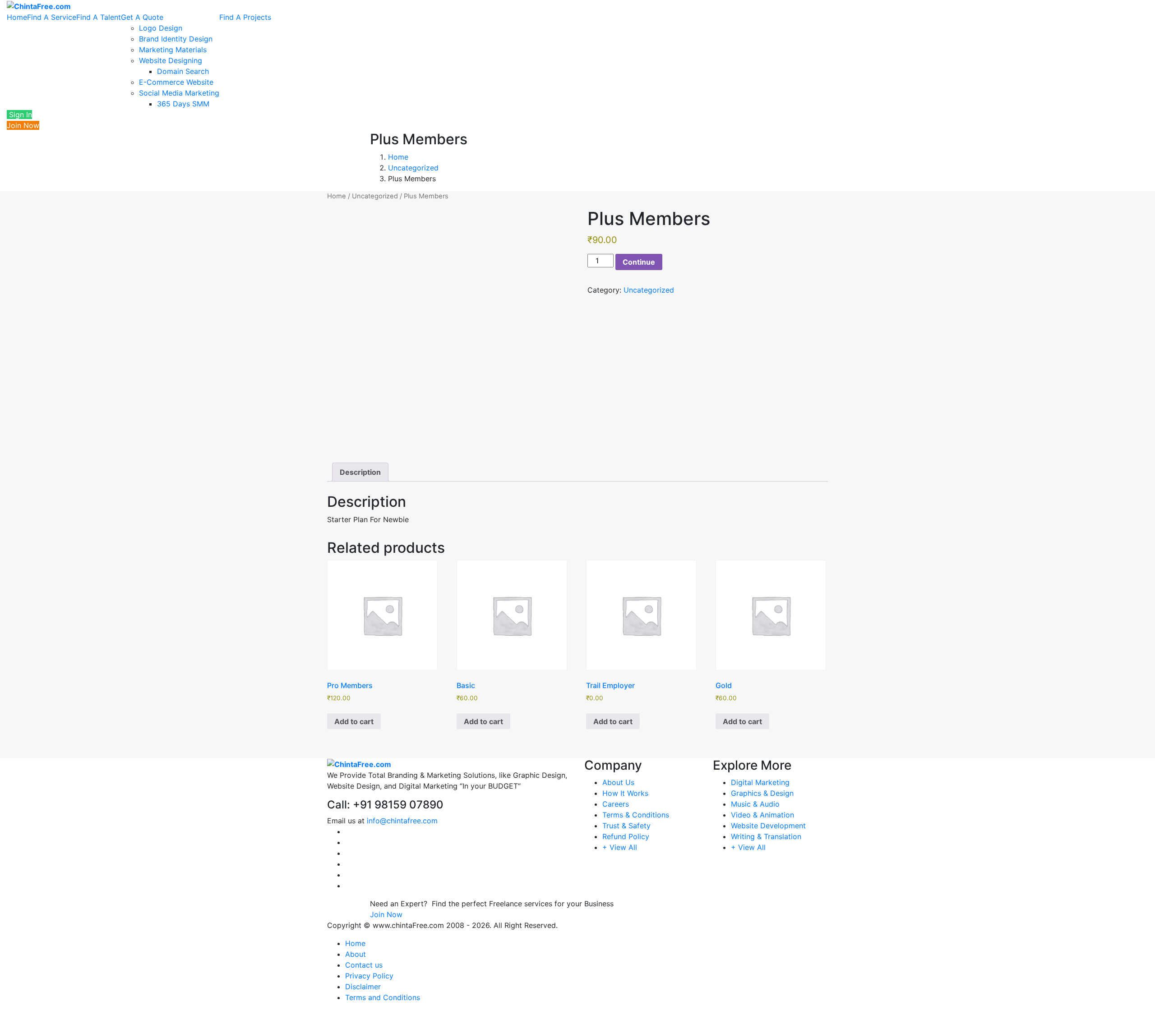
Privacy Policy (369, 975)
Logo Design (160, 27)
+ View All (619, 847)
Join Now (23, 125)
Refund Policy (625, 836)
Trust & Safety (626, 825)
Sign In (19, 114)
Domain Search (183, 71)
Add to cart (354, 721)
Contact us (364, 964)
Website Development (768, 825)
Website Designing (170, 60)
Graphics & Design (762, 793)
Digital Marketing (760, 782)
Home (17, 17)
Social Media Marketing (179, 92)
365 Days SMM (183, 103)
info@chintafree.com (402, 820)
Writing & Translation (766, 836)
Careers (615, 803)
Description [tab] (360, 472)
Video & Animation (762, 814)
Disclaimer (363, 986)
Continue (639, 261)
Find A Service (51, 17)
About (355, 954)
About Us (618, 782)
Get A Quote (142, 17)
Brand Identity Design (176, 38)
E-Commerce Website (176, 82)
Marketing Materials (173, 49)
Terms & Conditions (635, 814)
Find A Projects (245, 17)
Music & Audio (755, 803)
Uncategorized (413, 167)
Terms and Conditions (382, 997)
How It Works (625, 793)
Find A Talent (98, 17)
